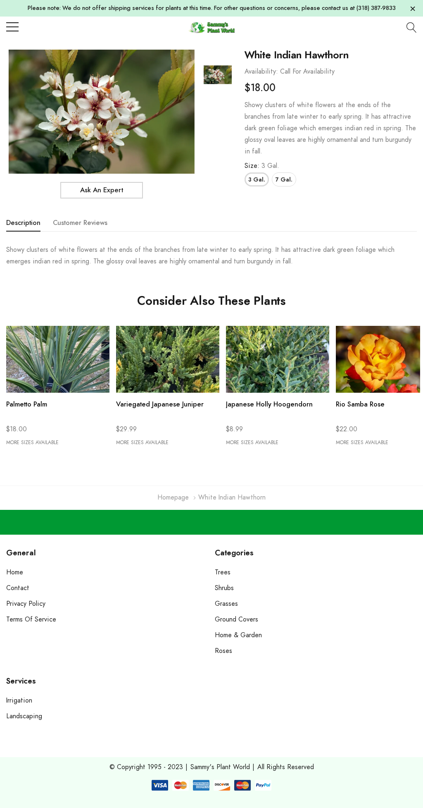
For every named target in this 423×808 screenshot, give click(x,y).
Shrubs (224, 588)
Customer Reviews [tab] (80, 223)
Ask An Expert (101, 190)
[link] (217, 74)
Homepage (173, 497)
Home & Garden (238, 635)
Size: (262, 166)
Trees (223, 572)
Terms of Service (31, 619)
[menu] (12, 27)
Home (14, 572)
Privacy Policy (25, 603)
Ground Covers (236, 619)
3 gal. (256, 180)
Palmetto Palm (26, 404)
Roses (223, 651)
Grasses (226, 603)
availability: (261, 71)
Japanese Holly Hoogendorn (269, 404)
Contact (17, 588)
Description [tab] (23, 223)
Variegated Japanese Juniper (160, 404)
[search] (411, 27)
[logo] (211, 27)
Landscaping (24, 716)
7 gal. (284, 180)
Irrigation (19, 700)
